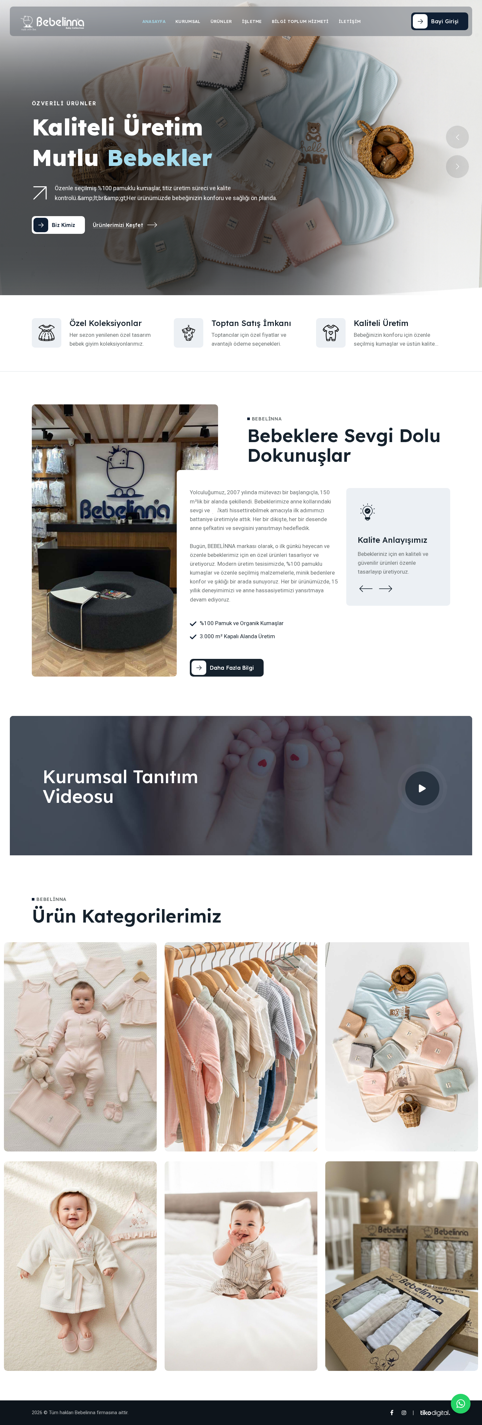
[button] (457, 166)
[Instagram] (404, 1413)
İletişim (350, 21)
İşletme (252, 21)
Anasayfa (154, 21)
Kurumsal (187, 21)
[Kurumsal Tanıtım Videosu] (422, 788)
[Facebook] (391, 1413)
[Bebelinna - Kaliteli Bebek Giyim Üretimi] (52, 21)
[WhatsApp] (461, 1404)
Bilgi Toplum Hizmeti (300, 21)
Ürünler (221, 21)
